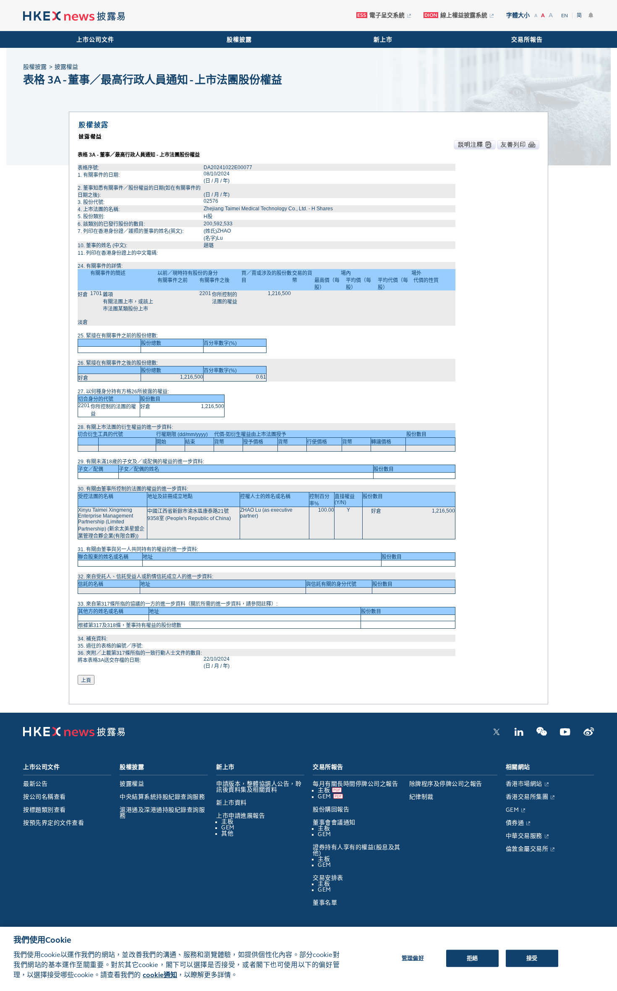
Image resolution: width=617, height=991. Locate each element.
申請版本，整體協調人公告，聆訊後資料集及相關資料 (258, 786)
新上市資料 (231, 802)
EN (564, 15)
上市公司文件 (95, 39)
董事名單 (325, 902)
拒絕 (472, 957)
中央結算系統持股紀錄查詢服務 (162, 796)
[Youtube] (565, 734)
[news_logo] (74, 16)
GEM (228, 827)
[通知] (591, 15)
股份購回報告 (331, 809)
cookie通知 (160, 975)
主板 (227, 821)
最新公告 (35, 783)
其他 (227, 833)
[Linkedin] (518, 734)
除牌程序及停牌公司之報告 (445, 783)
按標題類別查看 (44, 809)
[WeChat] (541, 734)
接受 (531, 957)
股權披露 (239, 39)
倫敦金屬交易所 (527, 848)
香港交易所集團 (527, 796)
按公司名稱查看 (44, 796)
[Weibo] (588, 734)
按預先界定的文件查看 (53, 822)
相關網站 (518, 767)
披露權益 (132, 783)
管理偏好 (413, 957)
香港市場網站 (524, 783)
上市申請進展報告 (240, 815)
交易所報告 (527, 39)
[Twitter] (496, 734)
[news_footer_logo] (74, 734)
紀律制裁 (421, 796)
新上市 (383, 39)
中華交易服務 (524, 835)
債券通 (515, 822)
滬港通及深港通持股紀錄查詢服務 (162, 812)
